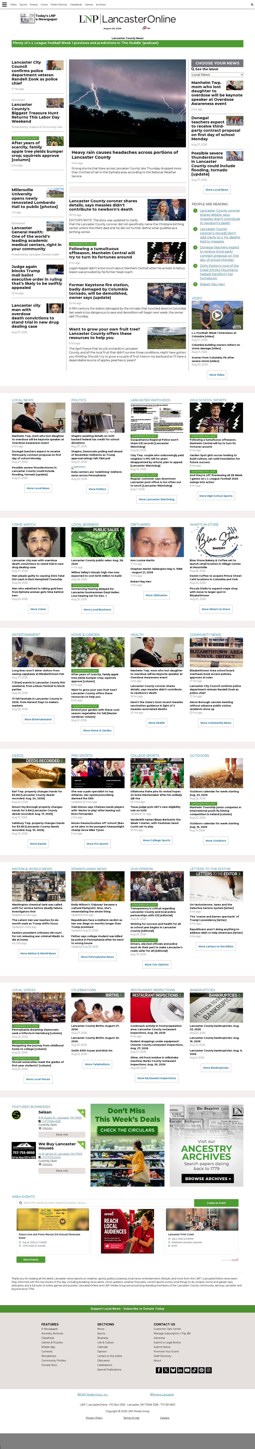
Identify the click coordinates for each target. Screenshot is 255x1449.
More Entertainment (38, 719)
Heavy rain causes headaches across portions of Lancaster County (125, 155)
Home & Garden (85, 635)
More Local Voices (38, 1079)
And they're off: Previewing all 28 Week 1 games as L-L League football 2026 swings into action (216, 479)
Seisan (45, 1112)
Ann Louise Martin (142, 560)
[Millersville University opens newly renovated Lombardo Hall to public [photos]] (55, 193)
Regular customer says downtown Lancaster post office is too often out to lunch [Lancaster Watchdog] (155, 482)
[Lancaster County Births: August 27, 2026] (98, 1008)
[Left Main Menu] (4, 4)
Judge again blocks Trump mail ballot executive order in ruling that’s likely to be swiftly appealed (37, 277)
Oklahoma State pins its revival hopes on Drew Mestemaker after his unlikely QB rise (156, 795)
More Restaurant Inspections (156, 1078)
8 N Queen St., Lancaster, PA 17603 (60, 1117)
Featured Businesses (31, 1107)
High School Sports (208, 400)
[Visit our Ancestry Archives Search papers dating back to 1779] (206, 1145)
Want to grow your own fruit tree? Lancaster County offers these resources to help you (104, 333)
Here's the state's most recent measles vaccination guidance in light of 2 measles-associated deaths (156, 706)
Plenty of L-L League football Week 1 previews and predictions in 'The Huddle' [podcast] (85, 43)
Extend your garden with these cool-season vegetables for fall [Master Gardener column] (95, 713)
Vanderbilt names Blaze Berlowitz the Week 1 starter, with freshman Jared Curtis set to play (155, 823)
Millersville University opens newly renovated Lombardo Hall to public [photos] (35, 198)
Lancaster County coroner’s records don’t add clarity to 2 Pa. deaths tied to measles (220, 235)
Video (197, 298)
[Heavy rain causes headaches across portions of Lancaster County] (127, 103)
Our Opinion (142, 869)
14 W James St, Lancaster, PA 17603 (60, 1154)
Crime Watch (24, 524)
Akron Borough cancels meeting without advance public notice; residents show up (211, 706)
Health (137, 635)
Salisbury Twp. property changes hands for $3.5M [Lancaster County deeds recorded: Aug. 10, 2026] (38, 827)
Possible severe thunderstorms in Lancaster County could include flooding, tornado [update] (213, 164)
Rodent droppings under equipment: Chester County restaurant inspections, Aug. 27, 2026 (156, 1045)
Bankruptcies (202, 990)
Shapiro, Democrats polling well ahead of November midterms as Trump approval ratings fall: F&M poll (96, 455)
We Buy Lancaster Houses (57, 1146)
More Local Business (97, 609)
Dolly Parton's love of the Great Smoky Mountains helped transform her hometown (219, 272)
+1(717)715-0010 (51, 1157)
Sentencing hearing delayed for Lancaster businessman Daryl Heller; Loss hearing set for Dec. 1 (95, 592)
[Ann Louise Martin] (157, 542)
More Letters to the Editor (215, 946)
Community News (205, 635)
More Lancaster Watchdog (156, 499)
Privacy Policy (94, 1417)
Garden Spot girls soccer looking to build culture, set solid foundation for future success (215, 459)
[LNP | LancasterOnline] (127, 19)
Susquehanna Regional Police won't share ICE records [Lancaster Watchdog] (154, 443)
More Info (62, 1134)
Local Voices (24, 990)
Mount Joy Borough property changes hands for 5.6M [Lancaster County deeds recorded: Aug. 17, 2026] (37, 810)
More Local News (217, 189)
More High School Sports (215, 495)
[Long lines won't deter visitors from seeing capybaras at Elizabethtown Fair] (38, 652)
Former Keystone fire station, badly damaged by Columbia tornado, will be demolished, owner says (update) (99, 291)
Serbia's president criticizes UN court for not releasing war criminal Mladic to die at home (38, 936)
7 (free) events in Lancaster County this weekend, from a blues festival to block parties (38, 686)
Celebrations (83, 990)
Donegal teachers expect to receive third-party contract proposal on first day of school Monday (215, 128)
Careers (164, 1417)
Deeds (17, 756)
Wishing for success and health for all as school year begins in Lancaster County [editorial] (155, 927)
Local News (22, 400)
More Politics (97, 489)
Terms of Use (131, 1417)
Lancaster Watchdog (151, 400)
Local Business (85, 524)
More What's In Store (216, 609)
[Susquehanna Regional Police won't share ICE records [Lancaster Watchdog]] (157, 418)
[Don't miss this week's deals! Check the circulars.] (127, 1145)
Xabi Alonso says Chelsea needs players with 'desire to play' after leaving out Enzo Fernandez (97, 810)
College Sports (145, 756)
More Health (156, 722)
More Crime (38, 609)
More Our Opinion (157, 964)
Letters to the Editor (210, 869)
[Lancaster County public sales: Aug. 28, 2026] (98, 542)
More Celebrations (97, 1064)
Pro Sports (81, 756)
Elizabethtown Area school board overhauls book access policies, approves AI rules (212, 674)
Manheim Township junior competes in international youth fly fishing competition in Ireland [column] (215, 811)
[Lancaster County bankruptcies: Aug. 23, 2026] (216, 1008)
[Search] (252, 4)
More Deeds (38, 843)
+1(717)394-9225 (51, 1121)
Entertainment (26, 635)
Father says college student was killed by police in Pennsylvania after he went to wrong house (97, 940)
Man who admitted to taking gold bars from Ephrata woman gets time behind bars (37, 592)
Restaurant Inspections (153, 990)
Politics (78, 400)
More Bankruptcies (216, 1067)
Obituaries (140, 524)
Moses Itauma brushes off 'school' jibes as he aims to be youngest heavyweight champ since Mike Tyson (97, 827)
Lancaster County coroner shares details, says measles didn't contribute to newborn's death (103, 205)
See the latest (206, 69)
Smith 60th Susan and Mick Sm (91, 1050)
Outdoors (199, 756)
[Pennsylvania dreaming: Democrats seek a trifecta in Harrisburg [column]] (38, 1008)
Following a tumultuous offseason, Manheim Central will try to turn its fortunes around (102, 252)
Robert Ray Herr (212, 284)
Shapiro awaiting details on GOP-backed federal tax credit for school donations (95, 439)
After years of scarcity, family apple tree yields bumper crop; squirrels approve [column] (37, 151)
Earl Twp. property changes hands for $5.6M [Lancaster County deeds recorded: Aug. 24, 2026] (37, 795)
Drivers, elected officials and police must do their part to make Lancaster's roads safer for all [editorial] (156, 947)
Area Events (23, 1197)
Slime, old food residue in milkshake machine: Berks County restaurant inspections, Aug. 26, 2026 (154, 1061)
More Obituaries (156, 595)
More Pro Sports (97, 843)
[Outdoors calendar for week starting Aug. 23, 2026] (216, 773)
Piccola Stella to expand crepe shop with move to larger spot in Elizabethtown (214, 592)
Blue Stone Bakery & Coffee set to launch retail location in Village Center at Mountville (215, 564)
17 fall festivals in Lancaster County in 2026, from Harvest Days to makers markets (37, 702)
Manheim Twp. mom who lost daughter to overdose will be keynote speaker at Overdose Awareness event (217, 93)
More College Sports (156, 840)
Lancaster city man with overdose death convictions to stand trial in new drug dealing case (35, 316)
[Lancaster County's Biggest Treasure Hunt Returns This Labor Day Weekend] (55, 103)
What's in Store (204, 524)
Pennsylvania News (89, 869)
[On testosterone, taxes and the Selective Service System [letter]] (216, 886)
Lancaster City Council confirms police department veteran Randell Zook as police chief (35, 73)
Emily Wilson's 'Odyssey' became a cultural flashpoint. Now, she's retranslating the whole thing (94, 908)
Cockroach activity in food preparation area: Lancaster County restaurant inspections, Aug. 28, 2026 (156, 1029)
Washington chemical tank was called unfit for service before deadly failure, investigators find (37, 908)
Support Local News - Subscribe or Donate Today (127, 1308)
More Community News (216, 722)
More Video (216, 374)
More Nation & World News (38, 953)
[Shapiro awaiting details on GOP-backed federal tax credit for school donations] (98, 418)
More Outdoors (216, 840)
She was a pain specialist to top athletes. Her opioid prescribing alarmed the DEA (92, 795)
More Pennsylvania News (97, 956)
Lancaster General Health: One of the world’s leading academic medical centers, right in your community (37, 238)
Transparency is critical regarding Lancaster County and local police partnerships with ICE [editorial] (153, 912)
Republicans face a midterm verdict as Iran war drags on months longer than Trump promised (96, 924)
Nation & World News (32, 869)
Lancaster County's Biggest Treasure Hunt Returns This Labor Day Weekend (36, 113)
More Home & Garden (97, 730)
